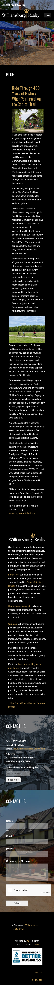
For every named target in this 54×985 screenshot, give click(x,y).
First (8, 830)
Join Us (38, 972)
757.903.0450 (17, 4)
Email (10, 836)
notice (36, 944)
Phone (10, 849)
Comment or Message (19, 861)
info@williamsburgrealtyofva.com (28, 748)
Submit (17, 903)
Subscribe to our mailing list (22, 767)
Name (10, 821)
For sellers (13, 574)
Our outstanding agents (19, 606)
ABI (28, 940)
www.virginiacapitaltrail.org (22, 513)
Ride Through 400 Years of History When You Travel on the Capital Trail (26, 96)
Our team (13, 624)
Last (30, 830)
